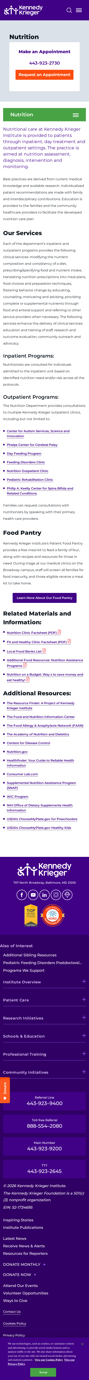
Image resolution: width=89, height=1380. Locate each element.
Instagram (56, 895)
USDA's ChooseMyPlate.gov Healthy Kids (39, 828)
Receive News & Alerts (24, 1246)
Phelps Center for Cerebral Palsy (32, 445)
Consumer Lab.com (22, 774)
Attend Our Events (20, 1285)
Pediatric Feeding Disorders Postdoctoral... (42, 962)
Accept (43, 1372)
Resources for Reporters (25, 1253)
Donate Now (17, 1274)
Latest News (14, 1238)
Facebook (22, 895)
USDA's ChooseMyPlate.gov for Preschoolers (42, 819)
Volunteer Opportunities (25, 1293)
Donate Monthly (21, 1264)
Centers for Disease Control (28, 743)
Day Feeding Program (24, 453)
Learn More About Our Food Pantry (44, 598)
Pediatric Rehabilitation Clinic (30, 480)
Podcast (67, 895)
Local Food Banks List (24, 651)
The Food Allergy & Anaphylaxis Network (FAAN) (45, 725)
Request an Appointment (44, 74)
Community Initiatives (25, 1072)
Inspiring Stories (18, 1220)
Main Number (44, 1146)
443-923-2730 (44, 63)
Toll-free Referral (44, 1123)
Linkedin (44, 895)
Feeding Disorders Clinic (26, 462)
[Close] (82, 1344)
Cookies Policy (14, 1323)
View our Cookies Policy (49, 1359)
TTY (44, 1168)
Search (69, 10)
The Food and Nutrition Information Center (41, 717)
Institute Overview (22, 982)
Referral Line (45, 1100)
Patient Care (16, 1000)
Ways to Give (15, 1300)
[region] (44, 1358)
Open (79, 11)
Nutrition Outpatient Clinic (27, 471)
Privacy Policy (14, 1335)
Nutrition (21, 114)
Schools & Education (24, 1036)
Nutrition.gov (17, 752)
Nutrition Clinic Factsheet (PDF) (32, 633)
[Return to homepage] (32, 10)
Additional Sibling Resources (30, 955)
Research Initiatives (23, 1018)
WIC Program (17, 797)
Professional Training (24, 1054)
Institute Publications (23, 1227)
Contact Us (12, 1312)
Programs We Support (23, 970)
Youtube (33, 895)
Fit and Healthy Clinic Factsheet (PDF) (37, 642)
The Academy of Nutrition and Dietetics (38, 734)
